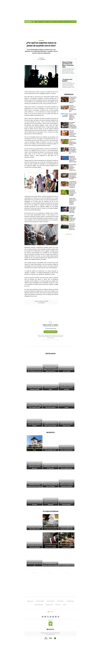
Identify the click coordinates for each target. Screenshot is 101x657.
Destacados (50, 353)
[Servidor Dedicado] (50, 638)
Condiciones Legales (40, 601)
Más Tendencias (69, 234)
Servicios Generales (50, 601)
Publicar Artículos (60, 601)
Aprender (41, 40)
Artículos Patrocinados (39, 604)
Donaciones (57, 604)
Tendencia (44, 21)
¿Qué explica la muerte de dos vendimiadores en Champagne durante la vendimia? (72, 193)
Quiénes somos (30, 601)
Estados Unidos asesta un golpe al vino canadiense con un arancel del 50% (72, 150)
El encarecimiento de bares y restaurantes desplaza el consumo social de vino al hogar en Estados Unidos (73, 167)
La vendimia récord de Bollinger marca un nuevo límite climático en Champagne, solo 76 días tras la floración (72, 218)
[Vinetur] (50, 625)
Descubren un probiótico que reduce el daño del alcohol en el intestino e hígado (72, 159)
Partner (34, 572)
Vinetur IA (65, 604)
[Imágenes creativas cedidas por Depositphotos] (50, 629)
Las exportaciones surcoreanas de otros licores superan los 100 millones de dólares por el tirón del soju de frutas (73, 100)
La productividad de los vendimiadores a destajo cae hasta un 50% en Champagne (72, 142)
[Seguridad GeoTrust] (46, 638)
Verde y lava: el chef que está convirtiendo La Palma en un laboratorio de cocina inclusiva (72, 226)
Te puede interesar (50, 511)
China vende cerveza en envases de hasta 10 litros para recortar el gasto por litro (72, 133)
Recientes (50, 432)
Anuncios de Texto (49, 604)
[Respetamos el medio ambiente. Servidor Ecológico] (55, 638)
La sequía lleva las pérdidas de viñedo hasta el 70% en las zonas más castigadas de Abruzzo (73, 184)
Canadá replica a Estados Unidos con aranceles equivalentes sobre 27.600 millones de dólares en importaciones (72, 210)
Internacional (50, 21)
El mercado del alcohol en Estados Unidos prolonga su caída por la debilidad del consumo (72, 125)
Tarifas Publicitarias (70, 601)
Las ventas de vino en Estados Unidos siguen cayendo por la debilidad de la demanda (73, 176)
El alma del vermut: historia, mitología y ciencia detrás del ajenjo (72, 108)
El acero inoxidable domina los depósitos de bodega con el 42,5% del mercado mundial (73, 117)
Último (38, 21)
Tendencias (68, 94)
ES (63, 21)
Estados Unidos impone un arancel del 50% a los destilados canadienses (72, 201)
